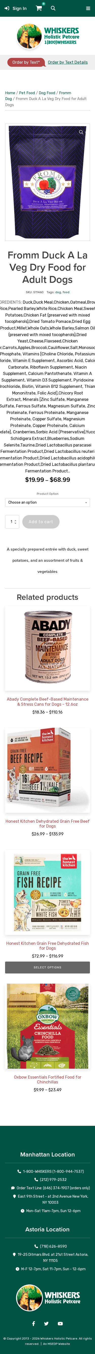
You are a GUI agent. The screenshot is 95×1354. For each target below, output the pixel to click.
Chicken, (62, 302)
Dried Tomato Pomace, (50, 321)
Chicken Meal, (71, 308)
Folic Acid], (48, 393)
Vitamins (31, 354)
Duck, (28, 302)
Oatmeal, (78, 302)
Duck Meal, (43, 302)
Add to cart (41, 521)
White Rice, (47, 308)
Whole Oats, (39, 328)
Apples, (24, 347)
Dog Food (47, 93)
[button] (53, 8)
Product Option (48, 494)
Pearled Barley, (22, 308)
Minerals (31, 399)
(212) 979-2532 (53, 1180)
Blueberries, (58, 438)
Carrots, (10, 347)
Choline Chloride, (58, 354)
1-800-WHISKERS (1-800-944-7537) (53, 1171)
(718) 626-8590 (53, 1246)
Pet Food (27, 93)
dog (58, 292)
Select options (48, 967)
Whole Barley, (62, 328)
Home (10, 93)
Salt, (74, 347)
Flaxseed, (53, 341)
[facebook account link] (34, 1324)
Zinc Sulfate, (53, 399)
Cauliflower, (59, 347)
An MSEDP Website (56, 1344)
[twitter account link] (46, 1324)
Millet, (22, 328)
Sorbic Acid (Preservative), (61, 432)
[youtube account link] (60, 1324)
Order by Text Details (68, 62)
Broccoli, (39, 347)
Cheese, (36, 341)
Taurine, (28, 445)
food (66, 292)
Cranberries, (24, 432)
